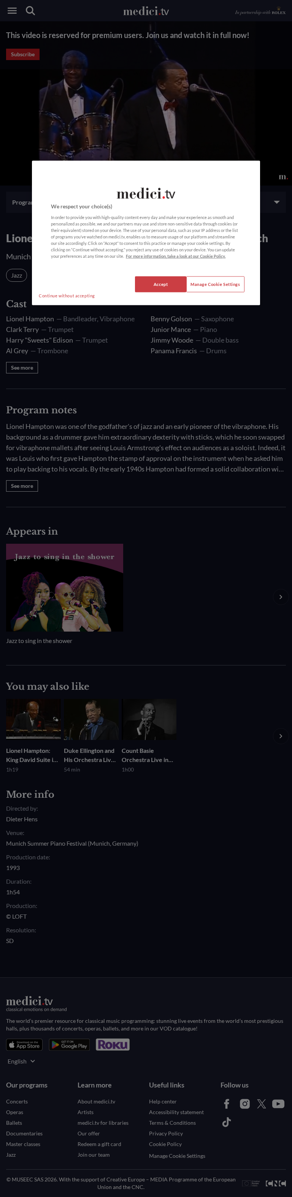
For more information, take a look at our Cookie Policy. (175, 256)
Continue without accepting (67, 295)
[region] (146, 233)
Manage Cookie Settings (215, 284)
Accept (161, 284)
